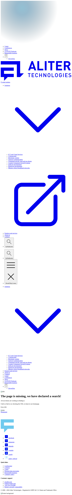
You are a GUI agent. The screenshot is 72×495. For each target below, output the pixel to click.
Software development (15, 164)
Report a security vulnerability (13, 487)
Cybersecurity (12, 156)
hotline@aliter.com (10, 483)
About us (7, 235)
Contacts (7, 236)
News (6, 50)
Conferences (8, 48)
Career (6, 46)
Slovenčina (11, 59)
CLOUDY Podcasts (10, 51)
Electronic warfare (13, 158)
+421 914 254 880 (9, 485)
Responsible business (10, 53)
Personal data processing (11, 471)
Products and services (10, 233)
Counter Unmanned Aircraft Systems (19, 163)
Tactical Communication (15, 159)
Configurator (8, 466)
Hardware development (15, 166)
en (6, 55)
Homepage (4, 412)
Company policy (9, 474)
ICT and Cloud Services (15, 154)
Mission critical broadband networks (19, 369)
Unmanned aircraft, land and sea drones (20, 161)
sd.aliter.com (8, 482)
